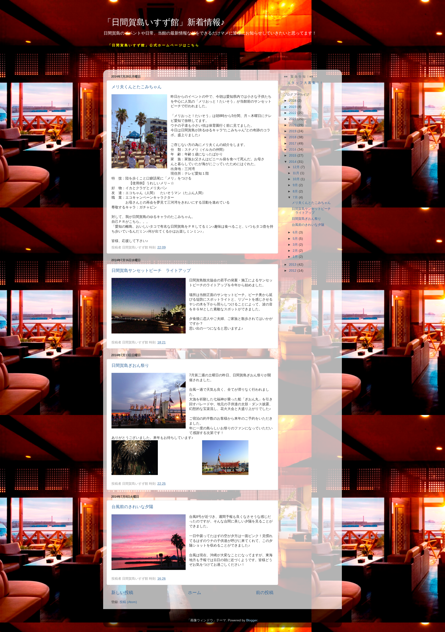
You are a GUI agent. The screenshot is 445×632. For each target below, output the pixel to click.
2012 (293, 270)
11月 (296, 173)
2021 (293, 119)
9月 (296, 185)
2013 (293, 264)
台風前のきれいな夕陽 (132, 506)
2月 (296, 250)
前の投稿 (264, 592)
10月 (297, 179)
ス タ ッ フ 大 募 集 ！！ (303, 83)
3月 (296, 244)
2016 (293, 149)
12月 (297, 167)
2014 (293, 162)
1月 (296, 256)
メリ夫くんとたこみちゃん (136, 87)
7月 (296, 197)
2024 (293, 100)
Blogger (251, 620)
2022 (293, 113)
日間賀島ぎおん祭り (130, 365)
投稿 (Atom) (128, 602)
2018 (293, 137)
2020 (293, 125)
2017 (293, 143)
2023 (293, 107)
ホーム (194, 592)
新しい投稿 (122, 592)
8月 (296, 191)
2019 (293, 131)
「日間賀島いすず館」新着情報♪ (164, 22)
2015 (293, 155)
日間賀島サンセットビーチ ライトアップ (151, 270)
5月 (296, 238)
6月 (296, 232)
